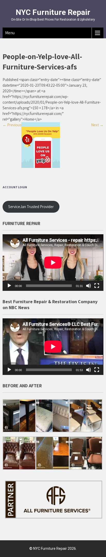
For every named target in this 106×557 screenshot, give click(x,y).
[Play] (9, 285)
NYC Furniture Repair (53, 12)
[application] (53, 262)
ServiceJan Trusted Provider (31, 206)
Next (97, 124)
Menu (10, 32)
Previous (12, 124)
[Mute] (88, 285)
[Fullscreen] (96, 285)
